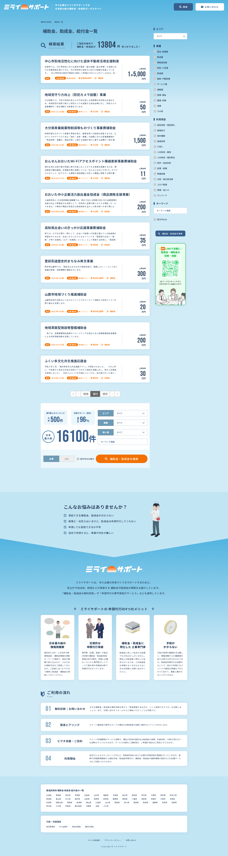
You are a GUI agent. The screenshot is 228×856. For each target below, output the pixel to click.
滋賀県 (143, 799)
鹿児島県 (78, 806)
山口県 (107, 802)
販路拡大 (161, 130)
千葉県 (153, 795)
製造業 (160, 57)
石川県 (67, 799)
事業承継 (161, 173)
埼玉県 (143, 795)
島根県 (79, 802)
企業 (51, 458)
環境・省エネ (163, 190)
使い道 (106, 432)
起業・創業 (162, 168)
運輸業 (160, 89)
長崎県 (174, 802)
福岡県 (155, 802)
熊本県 (48, 806)
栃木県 (124, 795)
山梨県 (86, 799)
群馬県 (134, 795)
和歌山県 (59, 802)
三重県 (134, 799)
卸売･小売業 (162, 67)
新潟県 (48, 799)
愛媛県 (136, 802)
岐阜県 (105, 799)
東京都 (162, 795)
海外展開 (161, 135)
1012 (105, 394)
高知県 (145, 802)
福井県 (77, 799)
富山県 (58, 799)
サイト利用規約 (94, 840)
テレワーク (162, 195)
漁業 (159, 105)
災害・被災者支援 (165, 179)
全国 (97, 806)
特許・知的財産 (164, 162)
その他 (160, 111)
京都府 (153, 799)
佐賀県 (164, 802)
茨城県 (115, 795)
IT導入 (160, 146)
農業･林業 (161, 100)
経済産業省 (50, 826)
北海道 (48, 795)
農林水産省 (89, 826)
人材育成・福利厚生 (166, 157)
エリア (106, 413)
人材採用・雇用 (164, 152)
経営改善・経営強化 (166, 125)
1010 (85, 394)
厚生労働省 (76, 826)
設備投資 (161, 141)
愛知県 (124, 799)
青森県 (58, 795)
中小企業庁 (63, 826)
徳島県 (117, 802)
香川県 (126, 802)
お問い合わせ (131, 840)
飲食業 (160, 73)
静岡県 (115, 799)
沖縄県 (88, 806)
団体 (67, 458)
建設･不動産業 (163, 78)
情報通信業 (162, 62)
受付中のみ (162, 219)
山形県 (96, 795)
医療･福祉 (161, 95)
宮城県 (77, 795)
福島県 (105, 795)
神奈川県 (173, 795)
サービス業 (162, 84)
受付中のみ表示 (87, 458)
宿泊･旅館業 (162, 51)
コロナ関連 (162, 184)
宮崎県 (67, 806)
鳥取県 (69, 802)
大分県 (58, 806)
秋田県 (86, 795)
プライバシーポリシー (112, 840)
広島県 (98, 802)
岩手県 (67, 795)
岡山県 (88, 802)
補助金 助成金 (46, 22)
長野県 (96, 799)
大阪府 (162, 799)
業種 (106, 422)
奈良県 (48, 802)
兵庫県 (172, 799)
